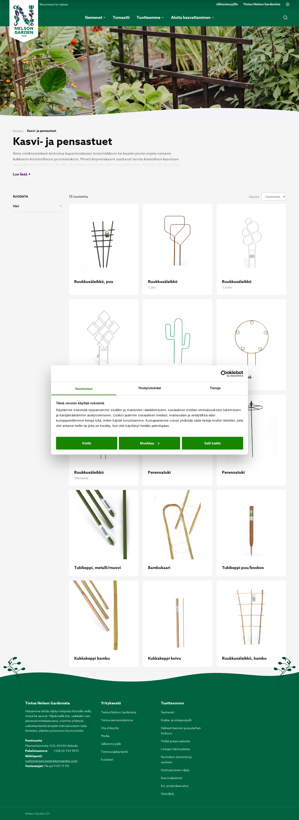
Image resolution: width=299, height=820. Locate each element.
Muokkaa (147, 443)
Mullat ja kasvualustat (175, 741)
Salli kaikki (212, 443)
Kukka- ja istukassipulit (176, 720)
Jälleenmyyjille (227, 4)
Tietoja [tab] (215, 388)
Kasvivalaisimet (171, 778)
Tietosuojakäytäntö (114, 751)
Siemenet (167, 712)
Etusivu (18, 131)
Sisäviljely (167, 794)
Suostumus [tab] (84, 389)
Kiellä (86, 443)
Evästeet (107, 759)
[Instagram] (288, 4)
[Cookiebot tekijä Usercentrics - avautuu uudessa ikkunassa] (224, 373)
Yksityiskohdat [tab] (149, 388)
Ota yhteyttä (109, 728)
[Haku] (285, 17)
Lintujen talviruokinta (175, 749)
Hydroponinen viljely (175, 770)
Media (105, 736)
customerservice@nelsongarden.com (51, 761)
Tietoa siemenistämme (117, 720)
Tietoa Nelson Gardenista (261, 4)
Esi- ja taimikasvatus (174, 786)
